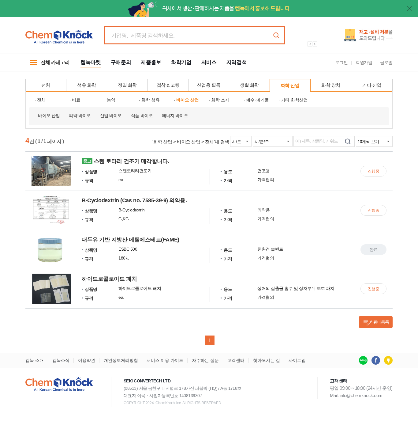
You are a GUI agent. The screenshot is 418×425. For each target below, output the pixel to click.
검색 (276, 35)
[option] (347, 37)
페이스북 (375, 360)
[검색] (348, 141)
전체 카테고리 (47, 65)
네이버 (363, 360)
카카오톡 (388, 360)
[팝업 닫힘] (409, 8)
